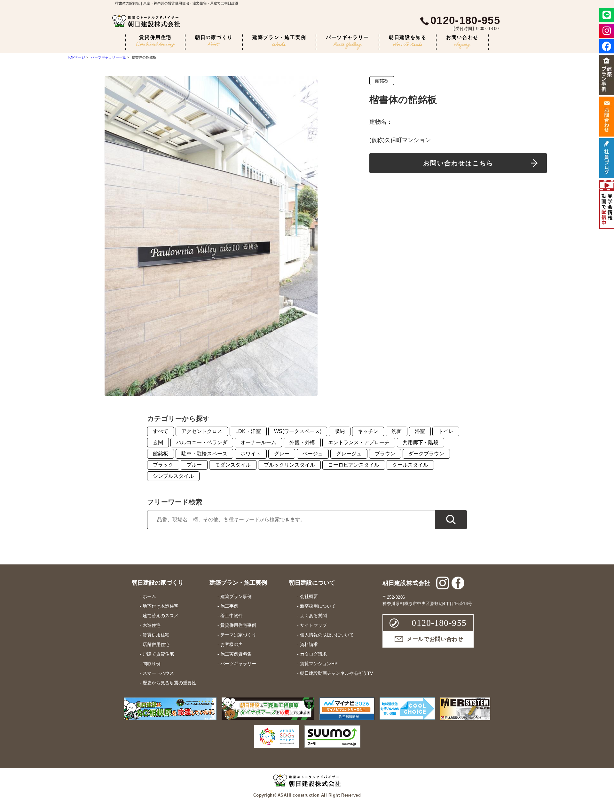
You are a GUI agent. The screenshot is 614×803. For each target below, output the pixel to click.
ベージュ (313, 453)
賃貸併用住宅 (155, 37)
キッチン (368, 431)
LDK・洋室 (248, 431)
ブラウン (385, 453)
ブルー (194, 465)
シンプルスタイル (173, 476)
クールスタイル (410, 465)
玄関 (158, 442)
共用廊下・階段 (420, 442)
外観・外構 (302, 442)
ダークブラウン (426, 453)
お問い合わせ (462, 37)
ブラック (163, 465)
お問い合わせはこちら (458, 163)
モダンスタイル (233, 465)
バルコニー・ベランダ (201, 442)
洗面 (396, 431)
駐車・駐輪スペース (204, 453)
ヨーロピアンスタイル (353, 465)
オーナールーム (258, 442)
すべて (160, 431)
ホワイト (250, 453)
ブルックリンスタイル (289, 465)
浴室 (420, 431)
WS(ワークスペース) (297, 431)
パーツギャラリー (347, 37)
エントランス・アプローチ (359, 442)
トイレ (445, 431)
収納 (340, 431)
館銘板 (382, 80)
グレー (281, 453)
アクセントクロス (201, 431)
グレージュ (349, 453)
